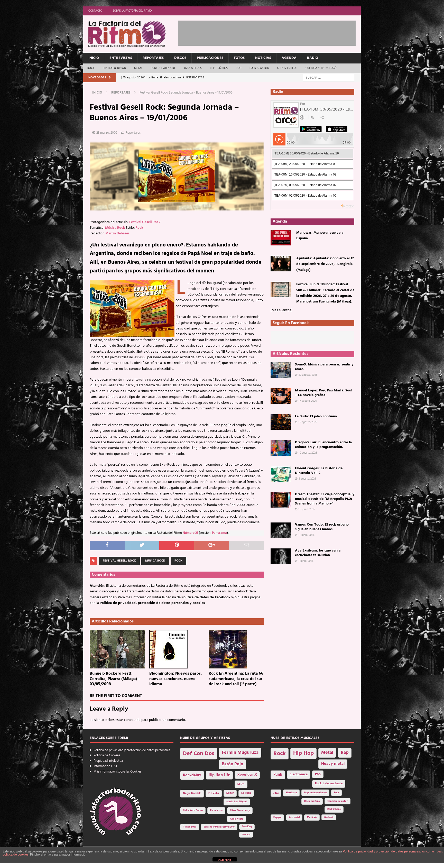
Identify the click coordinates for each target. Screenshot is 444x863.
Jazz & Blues (193, 68)
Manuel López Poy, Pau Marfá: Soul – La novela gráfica (323, 393)
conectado (132, 720)
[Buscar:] (328, 78)
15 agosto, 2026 (308, 422)
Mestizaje (312, 817)
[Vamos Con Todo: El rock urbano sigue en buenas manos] (281, 530)
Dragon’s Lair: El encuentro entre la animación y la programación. (323, 444)
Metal (138, 68)
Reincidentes (189, 827)
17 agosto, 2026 (308, 401)
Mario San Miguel (236, 802)
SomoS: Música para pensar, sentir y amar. (324, 367)
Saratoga (246, 834)
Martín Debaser (117, 233)
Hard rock (328, 817)
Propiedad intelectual (109, 761)
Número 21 (190, 533)
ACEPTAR (224, 859)
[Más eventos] (281, 310)
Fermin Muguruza (240, 752)
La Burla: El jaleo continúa (316, 416)
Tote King (247, 827)
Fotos (239, 58)
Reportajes (153, 58)
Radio (312, 58)
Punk (277, 775)
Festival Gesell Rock (144, 222)
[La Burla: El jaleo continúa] (281, 422)
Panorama (219, 533)
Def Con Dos (198, 753)
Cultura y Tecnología (321, 68)
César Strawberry (240, 810)
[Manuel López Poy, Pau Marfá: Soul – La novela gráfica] (281, 396)
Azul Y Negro (236, 819)
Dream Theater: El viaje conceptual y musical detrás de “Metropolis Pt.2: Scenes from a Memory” (324, 499)
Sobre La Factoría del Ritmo (132, 10)
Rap (345, 752)
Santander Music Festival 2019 (219, 827)
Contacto (95, 10)
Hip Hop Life (219, 775)
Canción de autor (337, 801)
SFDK (241, 784)
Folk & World (259, 68)
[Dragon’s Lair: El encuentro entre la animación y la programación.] (281, 448)
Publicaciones (210, 58)
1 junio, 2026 (306, 561)
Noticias (263, 58)
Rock (91, 68)
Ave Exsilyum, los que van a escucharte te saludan (317, 553)
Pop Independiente (315, 793)
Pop (238, 68)
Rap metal (294, 817)
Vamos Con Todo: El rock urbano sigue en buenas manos (322, 527)
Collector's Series (193, 810)
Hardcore (291, 793)
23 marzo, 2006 (106, 132)
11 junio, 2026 (306, 535)
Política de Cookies (107, 755)
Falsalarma (216, 810)
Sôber (230, 793)
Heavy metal (333, 763)
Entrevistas (120, 58)
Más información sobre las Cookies (117, 771)
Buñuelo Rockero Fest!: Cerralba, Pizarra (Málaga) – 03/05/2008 (115, 679)
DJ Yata (213, 793)
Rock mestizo (312, 801)
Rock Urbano (334, 809)
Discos (180, 58)
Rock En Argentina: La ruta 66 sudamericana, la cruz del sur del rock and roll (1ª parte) (236, 679)
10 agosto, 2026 (308, 453)
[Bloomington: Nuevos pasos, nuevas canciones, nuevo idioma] (177, 649)
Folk (336, 793)
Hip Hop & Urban (114, 68)
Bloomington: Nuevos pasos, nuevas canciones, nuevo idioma (175, 679)
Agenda (289, 58)
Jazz (276, 793)
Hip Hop (303, 753)
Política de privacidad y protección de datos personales (132, 750)
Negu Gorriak (192, 793)
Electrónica (219, 68)
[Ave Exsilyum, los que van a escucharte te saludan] (281, 556)
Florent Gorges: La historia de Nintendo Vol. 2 (319, 470)
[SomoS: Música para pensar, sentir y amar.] (281, 370)
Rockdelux (192, 775)
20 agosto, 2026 (308, 375)
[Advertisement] (271, 32)
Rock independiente (329, 783)
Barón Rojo (232, 764)
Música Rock (115, 228)
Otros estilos (287, 68)
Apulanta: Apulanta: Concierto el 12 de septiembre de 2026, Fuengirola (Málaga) (325, 264)
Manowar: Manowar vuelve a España (319, 235)
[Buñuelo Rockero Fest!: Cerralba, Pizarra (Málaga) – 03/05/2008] (117, 649)
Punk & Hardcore (163, 68)
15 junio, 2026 (307, 509)
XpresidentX (247, 774)
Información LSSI (105, 766)
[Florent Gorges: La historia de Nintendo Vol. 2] (281, 474)
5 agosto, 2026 (307, 478)
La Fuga (246, 793)
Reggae (277, 817)
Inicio (93, 58)
